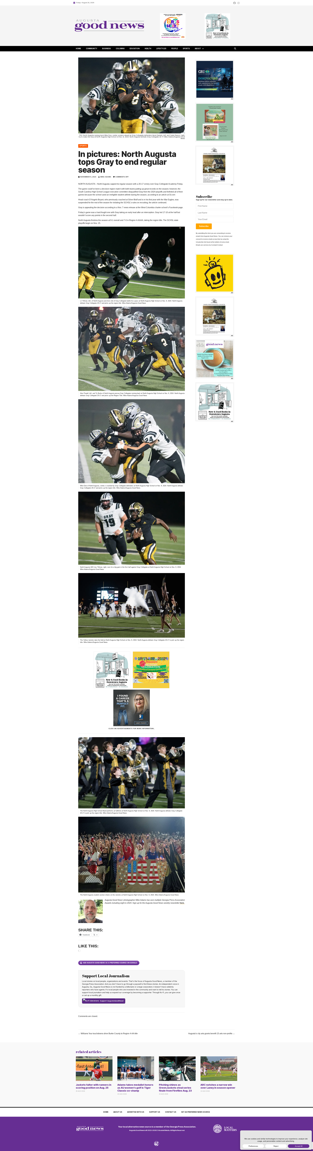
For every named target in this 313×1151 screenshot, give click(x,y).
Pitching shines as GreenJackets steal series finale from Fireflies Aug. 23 (175, 1087)
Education (135, 49)
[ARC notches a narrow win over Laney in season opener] (219, 1068)
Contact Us (170, 1112)
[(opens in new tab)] (217, 1129)
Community (91, 49)
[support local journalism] (214, 359)
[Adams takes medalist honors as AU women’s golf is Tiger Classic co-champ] (135, 1068)
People (174, 49)
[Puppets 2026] (214, 122)
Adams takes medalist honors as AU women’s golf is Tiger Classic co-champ (135, 1087)
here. (182, 903)
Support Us (154, 1112)
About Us (117, 1112)
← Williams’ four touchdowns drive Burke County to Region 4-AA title (108, 1033)
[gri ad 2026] (214, 79)
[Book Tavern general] (217, 26)
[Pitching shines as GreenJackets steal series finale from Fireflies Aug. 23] (177, 1068)
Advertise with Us (135, 1112)
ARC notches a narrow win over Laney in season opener (218, 1086)
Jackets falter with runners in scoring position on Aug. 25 (93, 1086)
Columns (120, 49)
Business (106, 49)
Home (78, 49)
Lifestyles (161, 49)
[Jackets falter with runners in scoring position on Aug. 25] (94, 1068)
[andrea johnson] (214, 165)
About (198, 49)
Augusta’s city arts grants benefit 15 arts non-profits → (211, 1033)
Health (148, 49)
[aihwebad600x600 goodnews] (172, 26)
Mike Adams (105, 177)
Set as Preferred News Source (195, 1112)
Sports (186, 49)
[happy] (214, 273)
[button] (203, 48)
